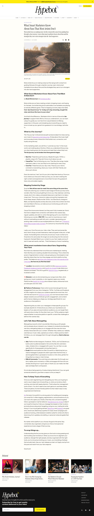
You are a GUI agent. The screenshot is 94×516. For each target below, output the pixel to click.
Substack (60, 408)
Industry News (48, 17)
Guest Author (5, 478)
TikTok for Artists (44, 294)
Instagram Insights (61, 266)
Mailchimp (51, 408)
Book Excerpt (5, 474)
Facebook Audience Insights (33, 268)
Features (56, 17)
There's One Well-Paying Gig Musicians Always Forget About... (34, 478)
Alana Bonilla (27, 39)
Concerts (69, 17)
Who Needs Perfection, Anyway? (11, 477)
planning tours (53, 270)
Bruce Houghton (52, 480)
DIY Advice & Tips (27, 22)
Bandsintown (85, 500)
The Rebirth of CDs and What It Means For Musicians (56, 478)
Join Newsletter (87, 6)
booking (27, 474)
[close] (92, 2)
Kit (25, 395)
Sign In (80, 6)
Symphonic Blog (45, 99)
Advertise (84, 495)
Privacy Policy (85, 502)
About (75, 17)
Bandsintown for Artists (55, 402)
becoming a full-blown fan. (41, 137)
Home (17, 17)
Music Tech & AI (39, 17)
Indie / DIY (30, 17)
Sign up (83, 492)
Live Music (23, 17)
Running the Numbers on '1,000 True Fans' (77, 478)
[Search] (2, 6)
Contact (83, 497)
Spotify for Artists (50, 268)
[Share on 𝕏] (63, 40)
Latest (63, 17)
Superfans (73, 474)
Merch (49, 474)
